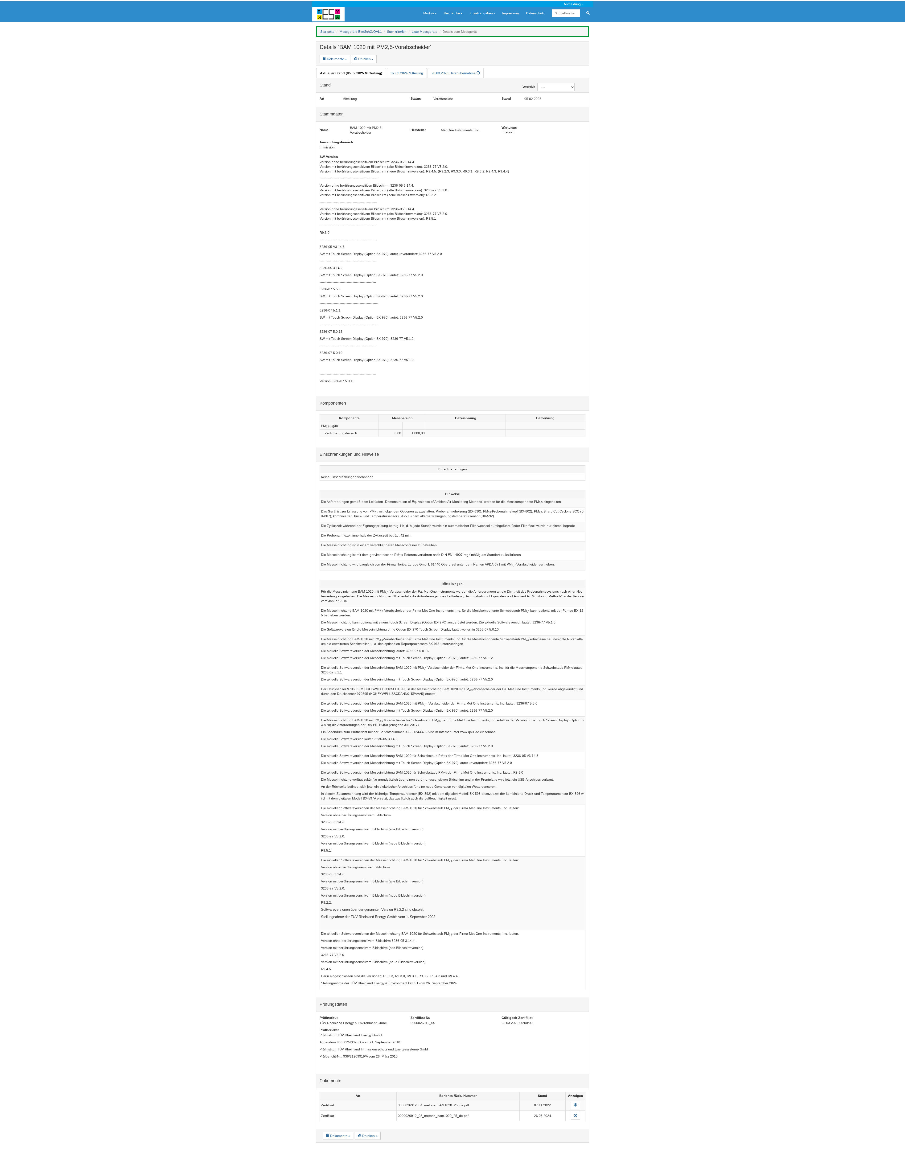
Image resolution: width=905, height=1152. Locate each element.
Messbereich (402, 418)
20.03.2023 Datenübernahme (454, 73)
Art (322, 98)
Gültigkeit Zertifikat (517, 1018)
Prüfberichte (329, 1030)
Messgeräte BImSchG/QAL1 (361, 31)
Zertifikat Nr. (420, 1018)
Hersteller (418, 130)
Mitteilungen (452, 584)
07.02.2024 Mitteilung (407, 73)
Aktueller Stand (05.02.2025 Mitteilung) (351, 73)
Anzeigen (575, 1096)
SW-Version (329, 157)
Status (416, 98)
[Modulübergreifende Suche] (588, 13)
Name (324, 130)
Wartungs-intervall (510, 130)
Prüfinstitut (329, 1018)
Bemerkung (545, 418)
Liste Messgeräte (424, 31)
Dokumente (335, 59)
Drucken (364, 59)
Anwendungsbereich (336, 142)
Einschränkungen (452, 469)
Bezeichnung (465, 418)
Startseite (327, 31)
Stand (506, 98)
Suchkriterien (397, 31)
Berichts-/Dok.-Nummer (458, 1096)
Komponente (349, 418)
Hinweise (452, 494)
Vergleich (526, 86)
